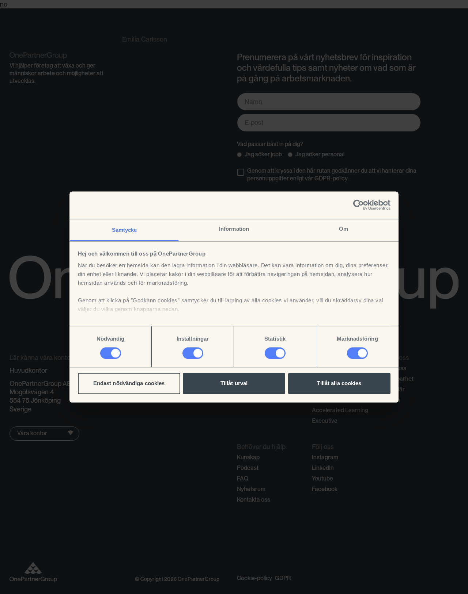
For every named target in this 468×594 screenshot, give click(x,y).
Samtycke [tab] (124, 230)
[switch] (192, 353)
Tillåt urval (234, 383)
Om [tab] (343, 229)
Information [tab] (234, 229)
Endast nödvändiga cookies (129, 383)
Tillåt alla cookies (339, 383)
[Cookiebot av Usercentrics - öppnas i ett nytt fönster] (358, 204)
